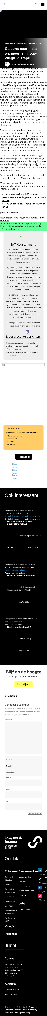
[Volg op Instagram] (40, 896)
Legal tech (9, 906)
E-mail (8, 789)
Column (8, 884)
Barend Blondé (29, 567)
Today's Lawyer (25, 535)
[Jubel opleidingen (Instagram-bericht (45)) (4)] (23, 365)
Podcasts (11, 934)
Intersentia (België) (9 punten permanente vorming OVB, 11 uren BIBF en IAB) (24, 197)
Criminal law (10, 896)
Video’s (10, 926)
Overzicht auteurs (12, 990)
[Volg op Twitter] (40, 879)
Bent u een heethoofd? (14, 622)
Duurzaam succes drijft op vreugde (20, 343)
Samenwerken (28, 871)
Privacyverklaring (22, 1012)
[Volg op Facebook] (40, 887)
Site (6, 801)
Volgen (42, 874)
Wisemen (33, 1007)
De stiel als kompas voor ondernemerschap (22, 516)
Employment (10, 901)
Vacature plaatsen (26, 909)
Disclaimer (9, 1012)
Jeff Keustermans (25, 64)
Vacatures (23, 895)
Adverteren (23, 881)
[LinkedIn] (27, 332)
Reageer (25, 456)
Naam (8, 777)
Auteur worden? (11, 994)
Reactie (8, 719)
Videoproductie (25, 886)
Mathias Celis (32, 619)
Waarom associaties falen (15, 570)
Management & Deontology (29, 43)
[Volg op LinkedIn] (40, 870)
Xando (18, 1010)
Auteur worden (25, 877)
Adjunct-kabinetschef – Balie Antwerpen (22, 432)
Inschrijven (23, 684)
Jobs (22, 903)
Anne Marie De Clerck (19, 513)
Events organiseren (26, 891)
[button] (43, 4)
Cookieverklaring (30, 1010)
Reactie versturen (35, 813)
